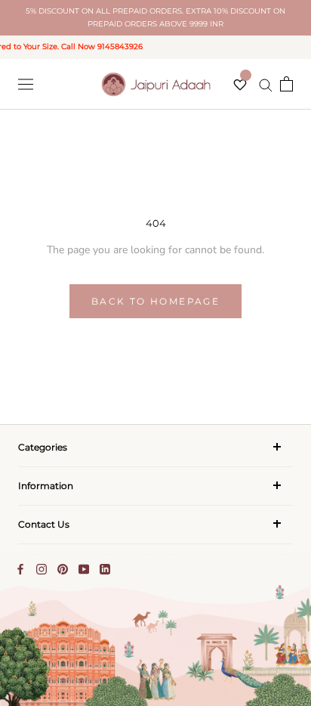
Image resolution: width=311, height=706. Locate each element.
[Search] (266, 84)
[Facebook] (20, 568)
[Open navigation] (25, 84)
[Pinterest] (62, 568)
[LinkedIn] (105, 568)
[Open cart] (286, 83)
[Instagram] (41, 568)
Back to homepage (155, 301)
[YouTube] (84, 568)
